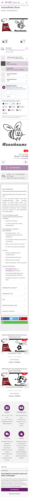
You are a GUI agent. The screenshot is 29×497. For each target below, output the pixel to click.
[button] (3, 162)
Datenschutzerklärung (16, 486)
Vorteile (21, 438)
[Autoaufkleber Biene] (14, 25)
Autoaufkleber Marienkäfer (14, 387)
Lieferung (7, 438)
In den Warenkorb (14, 168)
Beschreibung (7, 189)
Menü (2, 2)
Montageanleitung (11, 269)
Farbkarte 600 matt (9, 288)
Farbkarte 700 (7, 294)
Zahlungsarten (21, 412)
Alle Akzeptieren (14, 489)
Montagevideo (10, 270)
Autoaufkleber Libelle (14, 353)
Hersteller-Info (8, 311)
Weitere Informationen (14, 493)
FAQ (3, 299)
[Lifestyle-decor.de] (14, 2)
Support (7, 412)
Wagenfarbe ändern (11, 86)
